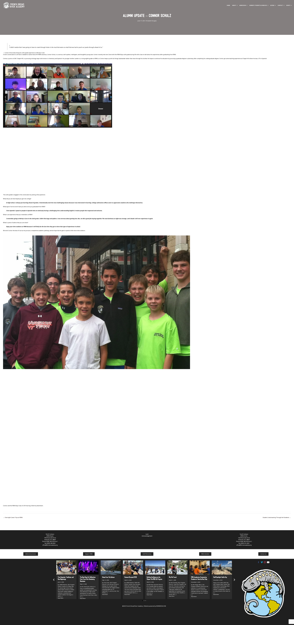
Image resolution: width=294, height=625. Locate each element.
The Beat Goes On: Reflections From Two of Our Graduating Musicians (87, 579)
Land (147, 534)
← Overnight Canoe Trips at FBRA (13, 517)
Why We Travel (172, 577)
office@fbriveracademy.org (50, 545)
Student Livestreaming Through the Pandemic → (277, 517)
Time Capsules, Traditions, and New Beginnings (66, 578)
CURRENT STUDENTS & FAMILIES (258, 5)
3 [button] (145, 600)
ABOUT (234, 5)
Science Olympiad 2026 (130, 577)
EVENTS (288, 5)
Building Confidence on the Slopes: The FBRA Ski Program (154, 578)
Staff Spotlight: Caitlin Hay (220, 577)
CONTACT (280, 5)
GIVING (272, 5)
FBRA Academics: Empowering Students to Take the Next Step (199, 578)
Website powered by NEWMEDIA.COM (155, 606)
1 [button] (142, 600)
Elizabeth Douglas (151, 21)
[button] (237, 5)
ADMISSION (242, 5)
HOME (228, 5)
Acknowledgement (147, 536)
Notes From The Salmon (108, 577)
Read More (105, 594)
